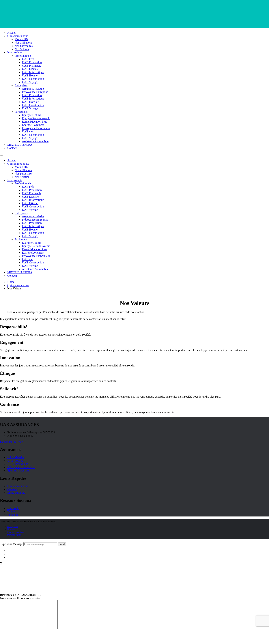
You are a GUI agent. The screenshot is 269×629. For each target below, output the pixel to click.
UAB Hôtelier (30, 75)
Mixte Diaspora (16, 492)
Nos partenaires (24, 45)
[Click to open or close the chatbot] (29, 614)
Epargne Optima (31, 115)
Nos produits (14, 52)
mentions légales (14, 534)
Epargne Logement (33, 124)
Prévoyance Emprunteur (36, 128)
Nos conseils (12, 529)
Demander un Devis (11, 441)
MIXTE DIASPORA (19, 144)
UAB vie (27, 131)
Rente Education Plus (34, 121)
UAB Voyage (30, 82)
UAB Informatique (33, 72)
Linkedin (12, 514)
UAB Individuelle (17, 463)
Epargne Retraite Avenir (36, 118)
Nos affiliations (23, 42)
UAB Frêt (28, 59)
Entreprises (21, 85)
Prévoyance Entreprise (35, 91)
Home (10, 281)
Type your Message (11, 544)
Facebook (13, 508)
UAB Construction (33, 78)
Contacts (12, 147)
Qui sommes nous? (18, 36)
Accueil (11, 32)
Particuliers (21, 111)
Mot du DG (21, 39)
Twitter (11, 511)
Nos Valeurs (22, 49)
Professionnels (23, 55)
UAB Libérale (30, 68)
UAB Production (32, 62)
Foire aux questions (15, 532)
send (62, 544)
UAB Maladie (15, 457)
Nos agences (12, 526)
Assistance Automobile (35, 141)
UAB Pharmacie (31, 65)
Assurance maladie (33, 88)
